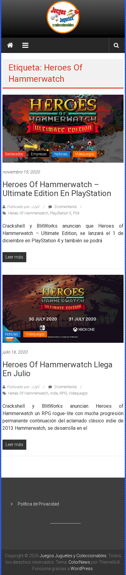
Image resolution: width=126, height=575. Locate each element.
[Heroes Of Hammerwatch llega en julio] (63, 308)
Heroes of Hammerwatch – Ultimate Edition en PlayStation (56, 189)
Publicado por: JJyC (23, 207)
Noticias (61, 154)
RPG (63, 393)
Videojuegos (84, 154)
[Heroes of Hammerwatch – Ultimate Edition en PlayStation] (63, 128)
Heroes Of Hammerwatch (28, 213)
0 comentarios (65, 207)
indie (54, 393)
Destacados (14, 154)
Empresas (39, 154)
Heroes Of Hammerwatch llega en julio (57, 369)
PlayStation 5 (60, 213)
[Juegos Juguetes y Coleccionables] (63, 17)
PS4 (76, 213)
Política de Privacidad (38, 503)
